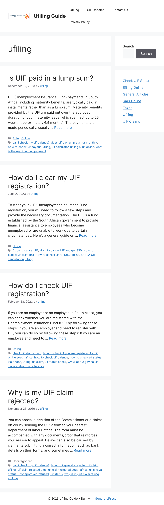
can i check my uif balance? (31, 142)
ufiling (46, 147)
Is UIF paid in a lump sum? (50, 78)
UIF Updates (95, 10)
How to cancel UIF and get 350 (61, 250)
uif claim (37, 361)
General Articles (136, 94)
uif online (88, 147)
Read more (63, 128)
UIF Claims (131, 121)
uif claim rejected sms (32, 469)
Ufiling (74, 10)
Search (128, 46)
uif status (56, 474)
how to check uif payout (24, 147)
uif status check (55, 361)
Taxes (127, 108)
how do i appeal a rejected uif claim (74, 465)
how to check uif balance (51, 357)
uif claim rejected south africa (68, 469)
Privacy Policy (80, 22)
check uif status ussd (27, 353)
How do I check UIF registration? (40, 289)
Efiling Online (21, 138)
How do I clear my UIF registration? (44, 181)
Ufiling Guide (50, 16)
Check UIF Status (137, 81)
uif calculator (60, 147)
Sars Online (132, 101)
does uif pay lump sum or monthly (74, 142)
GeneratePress (105, 498)
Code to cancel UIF (25, 250)
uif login (75, 147)
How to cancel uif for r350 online (57, 254)
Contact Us (120, 10)
